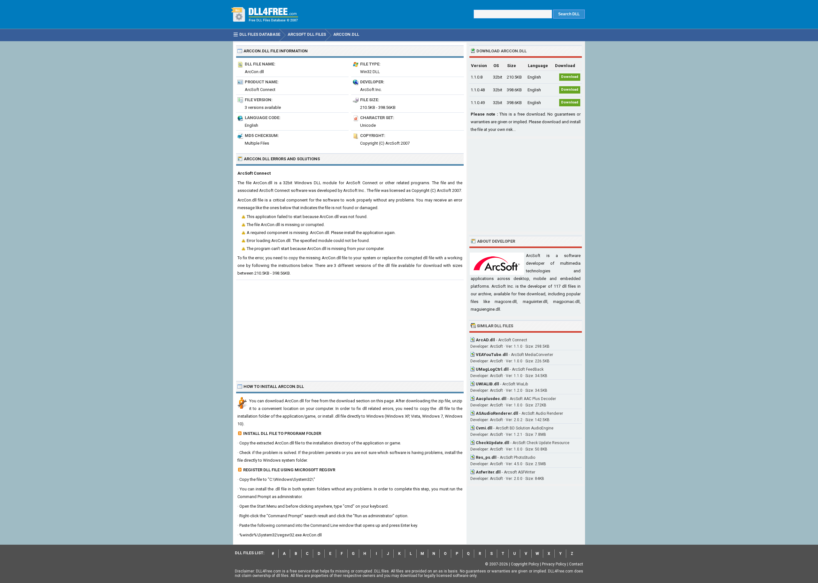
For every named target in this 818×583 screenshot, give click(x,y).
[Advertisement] (350, 328)
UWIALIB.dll (487, 384)
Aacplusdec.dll (491, 398)
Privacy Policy (554, 564)
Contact (576, 564)
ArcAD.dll (485, 339)
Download (569, 77)
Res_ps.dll (486, 457)
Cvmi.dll (484, 428)
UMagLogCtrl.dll (492, 369)
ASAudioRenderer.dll (497, 413)
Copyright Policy (525, 564)
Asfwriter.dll (488, 472)
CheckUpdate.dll (492, 442)
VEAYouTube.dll (492, 354)
